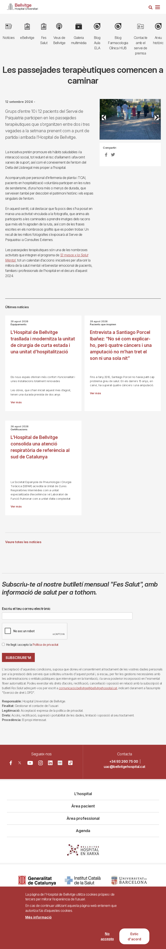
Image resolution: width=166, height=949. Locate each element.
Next (155, 123)
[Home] (22, 6)
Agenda (83, 830)
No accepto (107, 936)
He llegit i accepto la (32, 644)
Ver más (16, 402)
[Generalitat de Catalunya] (37, 880)
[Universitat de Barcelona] (129, 880)
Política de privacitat (45, 644)
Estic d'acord (134, 936)
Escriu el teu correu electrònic (26, 608)
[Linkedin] (50, 763)
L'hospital (83, 793)
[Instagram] (40, 763)
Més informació (38, 917)
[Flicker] (60, 763)
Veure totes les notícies (23, 542)
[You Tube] (30, 763)
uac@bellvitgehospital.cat (124, 766)
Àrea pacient (83, 806)
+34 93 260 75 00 (123, 761)
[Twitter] (19, 763)
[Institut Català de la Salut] (83, 880)
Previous (106, 123)
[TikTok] (70, 763)
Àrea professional (83, 818)
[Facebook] (11, 763)
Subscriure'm (18, 658)
